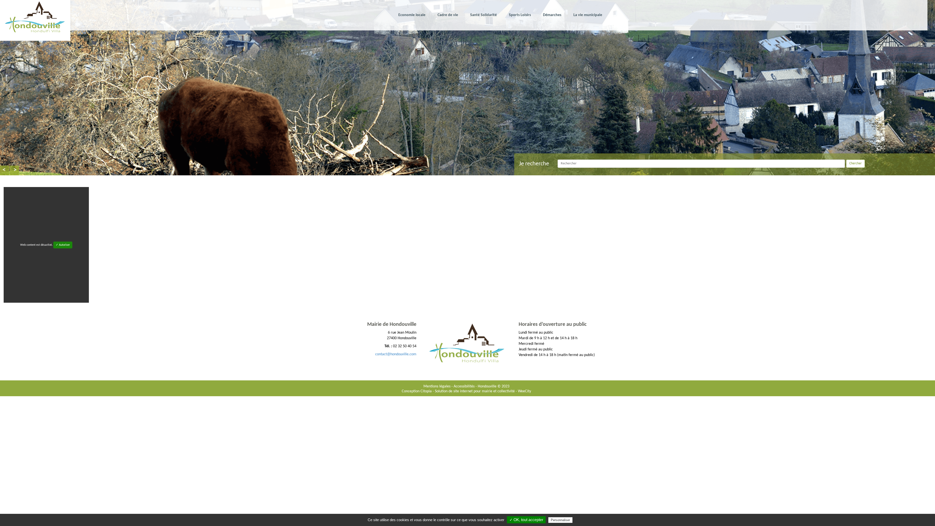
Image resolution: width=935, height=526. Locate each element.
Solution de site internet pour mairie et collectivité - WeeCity (483, 391)
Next (14, 170)
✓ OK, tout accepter (526, 520)
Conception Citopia (417, 391)
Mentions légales (437, 386)
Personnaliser (560, 520)
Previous (4, 170)
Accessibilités (465, 386)
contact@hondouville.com (395, 354)
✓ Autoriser (63, 245)
